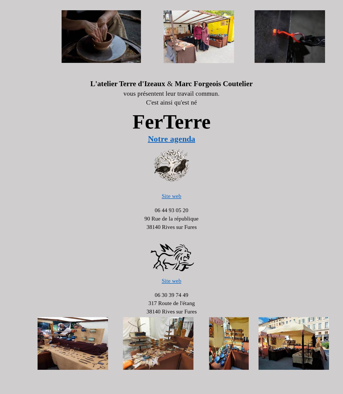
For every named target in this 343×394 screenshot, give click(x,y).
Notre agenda (171, 138)
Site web (171, 196)
